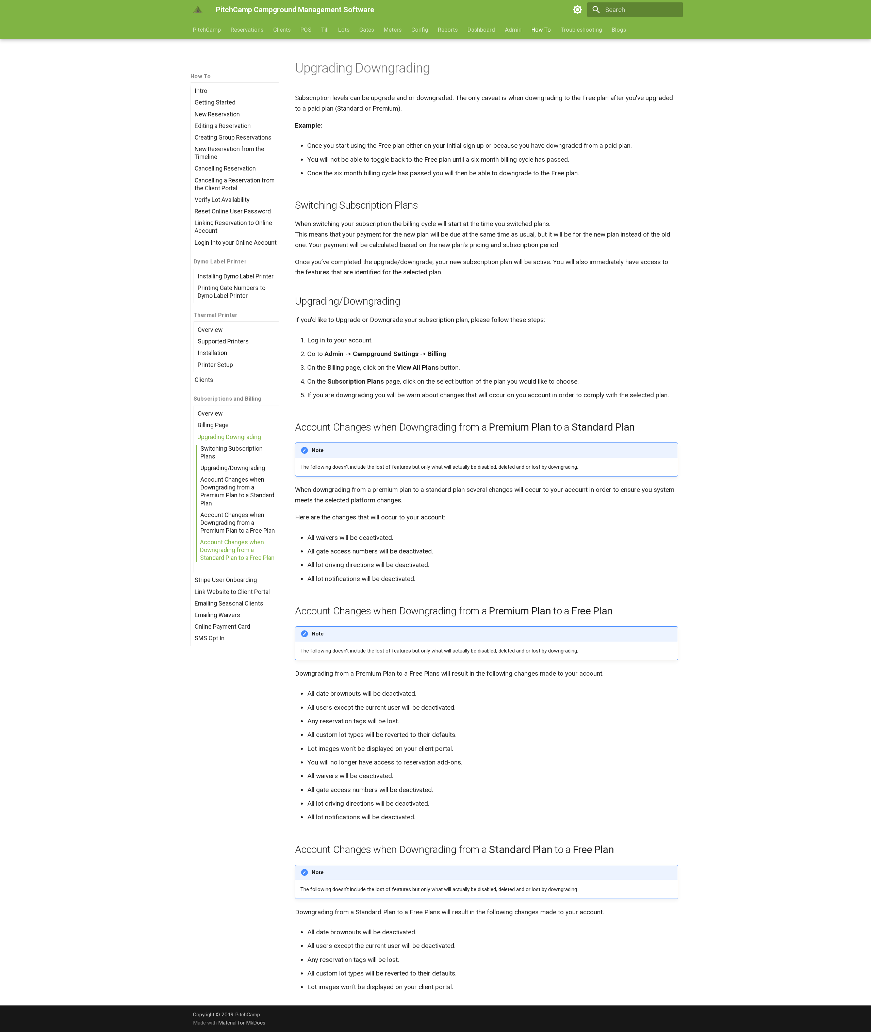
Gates (366, 29)
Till (324, 29)
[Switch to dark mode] (578, 10)
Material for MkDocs (241, 1023)
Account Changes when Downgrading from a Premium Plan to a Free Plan (237, 523)
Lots (343, 29)
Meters (392, 29)
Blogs (619, 29)
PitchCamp (207, 29)
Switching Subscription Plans (231, 452)
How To (541, 29)
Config (419, 29)
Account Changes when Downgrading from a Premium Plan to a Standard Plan (237, 491)
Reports (448, 29)
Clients (282, 29)
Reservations (247, 29)
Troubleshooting (581, 29)
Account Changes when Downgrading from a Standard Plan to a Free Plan (237, 550)
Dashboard (481, 29)
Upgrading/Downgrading (232, 468)
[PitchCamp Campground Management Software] (198, 10)
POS (305, 29)
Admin (513, 29)
